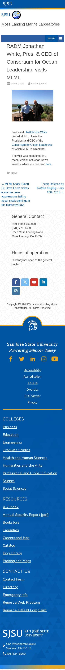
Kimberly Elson (39, 83)
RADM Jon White (36, 132)
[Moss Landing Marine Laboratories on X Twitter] (25, 282)
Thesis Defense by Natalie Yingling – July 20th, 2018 (50, 188)
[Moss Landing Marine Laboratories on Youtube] (34, 282)
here (48, 164)
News (14, 172)
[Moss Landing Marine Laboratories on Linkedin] (43, 282)
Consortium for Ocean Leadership (32, 144)
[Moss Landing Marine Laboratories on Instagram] (16, 291)
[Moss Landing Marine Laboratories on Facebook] (16, 282)
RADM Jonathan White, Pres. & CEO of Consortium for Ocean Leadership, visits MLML (32, 61)
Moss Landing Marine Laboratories (30, 24)
